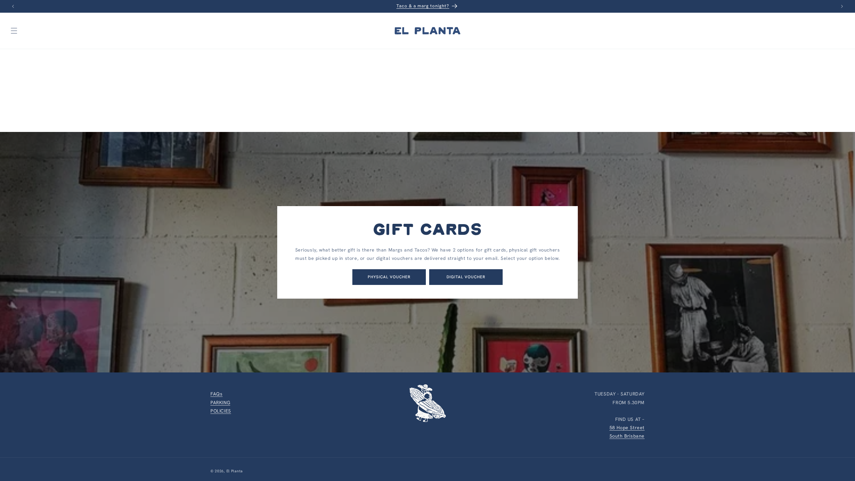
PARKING (220, 402)
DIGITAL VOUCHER (466, 277)
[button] (14, 30)
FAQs (216, 394)
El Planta (234, 471)
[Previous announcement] (13, 6)
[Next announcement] (842, 6)
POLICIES (220, 411)
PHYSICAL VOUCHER (389, 277)
